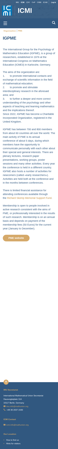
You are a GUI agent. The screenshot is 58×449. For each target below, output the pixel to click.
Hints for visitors (13, 443)
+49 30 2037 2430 (15, 410)
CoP (33, 2)
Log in (53, 2)
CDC (28, 2)
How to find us (12, 440)
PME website (16, 238)
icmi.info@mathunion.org (17, 425)
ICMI (22, 2)
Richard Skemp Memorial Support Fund (29, 198)
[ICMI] (7, 9)
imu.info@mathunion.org (17, 406)
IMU (17, 2)
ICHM (45, 2)
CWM (39, 2)
